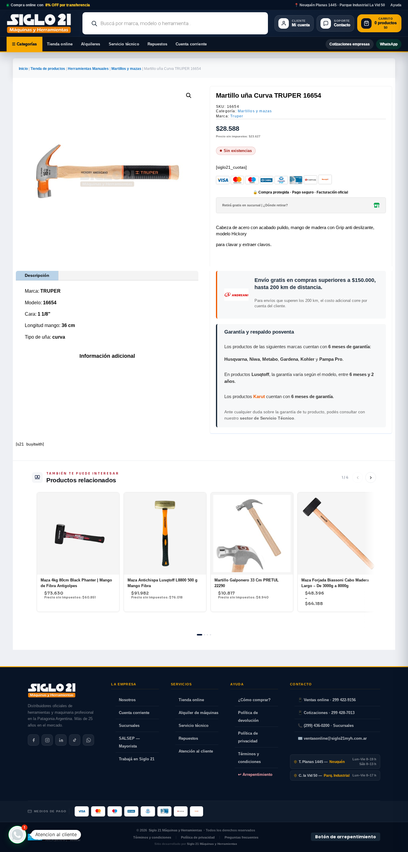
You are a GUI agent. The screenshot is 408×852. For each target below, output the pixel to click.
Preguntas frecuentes (241, 837)
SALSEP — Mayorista (129, 742)
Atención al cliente (196, 751)
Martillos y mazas (126, 69)
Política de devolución (248, 716)
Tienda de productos (47, 69)
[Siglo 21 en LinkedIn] (61, 740)
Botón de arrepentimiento (345, 837)
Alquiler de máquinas (198, 712)
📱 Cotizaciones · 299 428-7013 (326, 712)
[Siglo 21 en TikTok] (74, 740)
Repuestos (157, 44)
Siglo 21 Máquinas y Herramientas (175, 830)
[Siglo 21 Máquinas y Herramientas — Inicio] (52, 690)
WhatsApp (389, 44)
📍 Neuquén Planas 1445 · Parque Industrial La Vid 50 (339, 5)
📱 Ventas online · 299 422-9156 (327, 700)
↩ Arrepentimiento (255, 774)
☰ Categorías (24, 44)
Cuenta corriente (191, 44)
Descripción (37, 275)
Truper (236, 116)
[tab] (199, 634)
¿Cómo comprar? (254, 700)
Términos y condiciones (249, 758)
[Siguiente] (370, 477)
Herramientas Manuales (88, 69)
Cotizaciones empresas (349, 44)
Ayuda (395, 5)
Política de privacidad (248, 737)
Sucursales (129, 725)
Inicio (23, 69)
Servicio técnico (124, 44)
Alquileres (90, 44)
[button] (188, 95)
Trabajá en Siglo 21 (136, 759)
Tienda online (60, 44)
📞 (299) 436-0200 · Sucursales (326, 725)
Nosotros (127, 700)
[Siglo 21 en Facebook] (33, 740)
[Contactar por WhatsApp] (88, 740)
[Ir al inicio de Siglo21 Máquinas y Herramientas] (41, 23)
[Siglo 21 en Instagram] (47, 740)
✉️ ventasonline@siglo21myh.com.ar (332, 738)
